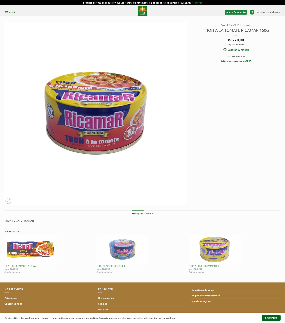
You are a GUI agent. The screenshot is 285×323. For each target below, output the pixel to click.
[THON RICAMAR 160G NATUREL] (141, 249)
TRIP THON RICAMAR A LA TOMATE (21, 266)
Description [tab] (138, 213)
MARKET (235, 25)
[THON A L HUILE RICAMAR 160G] (233, 249)
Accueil (224, 25)
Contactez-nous (13, 303)
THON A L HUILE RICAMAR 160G (204, 266)
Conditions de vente (202, 289)
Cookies (102, 303)
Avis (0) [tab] (149, 213)
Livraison (103, 309)
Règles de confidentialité (205, 295)
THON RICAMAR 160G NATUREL (111, 266)
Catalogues (10, 298)
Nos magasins (106, 298)
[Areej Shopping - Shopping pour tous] (142, 10)
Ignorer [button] (198, 2)
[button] (9, 12)
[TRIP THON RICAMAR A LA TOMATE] (49, 249)
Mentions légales (201, 301)
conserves (246, 25)
